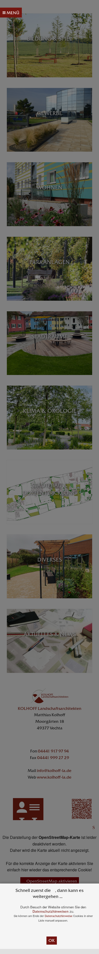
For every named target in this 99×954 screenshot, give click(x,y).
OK (51, 940)
